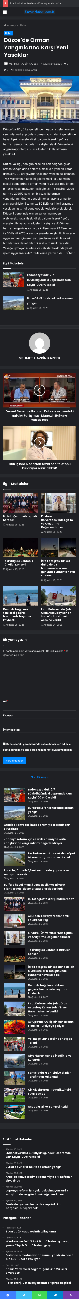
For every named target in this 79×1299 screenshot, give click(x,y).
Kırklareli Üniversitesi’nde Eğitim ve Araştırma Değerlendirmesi (57, 521)
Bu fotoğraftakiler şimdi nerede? (20, 518)
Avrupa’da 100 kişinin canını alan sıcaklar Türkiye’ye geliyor (51, 1024)
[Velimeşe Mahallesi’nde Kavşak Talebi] (14, 1044)
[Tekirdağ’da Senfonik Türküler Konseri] (20, 547)
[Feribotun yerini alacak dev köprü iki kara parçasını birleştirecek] (14, 859)
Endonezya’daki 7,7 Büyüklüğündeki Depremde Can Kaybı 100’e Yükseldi (49, 280)
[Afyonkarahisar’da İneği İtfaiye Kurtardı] (14, 1061)
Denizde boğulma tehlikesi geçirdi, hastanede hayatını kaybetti (17, 614)
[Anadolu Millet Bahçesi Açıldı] (14, 1112)
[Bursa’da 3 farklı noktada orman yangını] (13, 303)
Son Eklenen (39, 777)
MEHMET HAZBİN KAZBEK (23, 63)
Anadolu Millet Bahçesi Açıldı (48, 1107)
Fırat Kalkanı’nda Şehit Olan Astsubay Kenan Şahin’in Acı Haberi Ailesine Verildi (57, 614)
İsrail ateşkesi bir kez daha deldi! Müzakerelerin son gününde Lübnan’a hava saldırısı (58, 568)
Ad (5, 701)
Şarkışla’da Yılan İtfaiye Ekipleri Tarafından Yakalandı (50, 1075)
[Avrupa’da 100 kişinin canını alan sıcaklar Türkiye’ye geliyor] (14, 1027)
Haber (23, 25)
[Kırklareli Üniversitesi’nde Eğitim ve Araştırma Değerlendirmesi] (58, 503)
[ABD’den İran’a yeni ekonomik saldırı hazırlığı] (14, 921)
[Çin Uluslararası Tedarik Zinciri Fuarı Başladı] (14, 1095)
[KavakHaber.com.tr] (39, 12)
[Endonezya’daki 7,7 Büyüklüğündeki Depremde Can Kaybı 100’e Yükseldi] (13, 279)
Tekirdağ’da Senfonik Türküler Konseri (18, 562)
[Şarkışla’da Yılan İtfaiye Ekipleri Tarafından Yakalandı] (14, 1078)
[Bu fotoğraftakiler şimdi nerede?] (20, 503)
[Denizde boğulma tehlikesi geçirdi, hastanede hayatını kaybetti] (20, 596)
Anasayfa (12, 25)
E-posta (9, 715)
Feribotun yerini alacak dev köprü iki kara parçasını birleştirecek (51, 855)
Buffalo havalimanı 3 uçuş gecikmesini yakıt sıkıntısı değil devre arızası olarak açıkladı (34, 887)
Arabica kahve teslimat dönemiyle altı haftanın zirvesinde (43, 3)
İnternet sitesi (11, 729)
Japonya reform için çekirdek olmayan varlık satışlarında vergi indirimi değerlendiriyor (35, 841)
